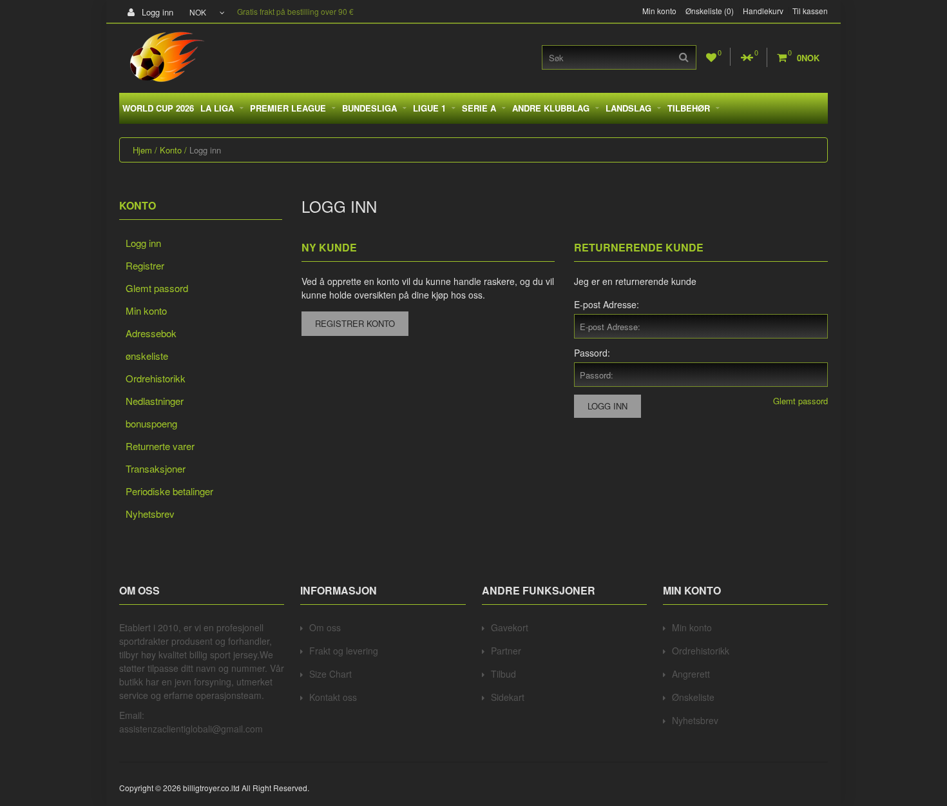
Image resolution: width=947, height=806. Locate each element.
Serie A (479, 108)
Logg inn (156, 12)
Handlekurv (763, 11)
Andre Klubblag (550, 108)
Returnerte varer (160, 446)
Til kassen (810, 11)
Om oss (325, 627)
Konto (171, 150)
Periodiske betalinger (169, 491)
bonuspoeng (151, 423)
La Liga (217, 108)
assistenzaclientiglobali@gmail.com (191, 728)
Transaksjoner (156, 468)
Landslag (628, 108)
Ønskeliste (693, 697)
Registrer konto (355, 323)
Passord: (592, 352)
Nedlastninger (155, 401)
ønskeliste (147, 355)
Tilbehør (688, 108)
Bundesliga (369, 108)
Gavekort (509, 627)
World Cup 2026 (158, 108)
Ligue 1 (429, 108)
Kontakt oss (333, 697)
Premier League (288, 108)
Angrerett (691, 673)
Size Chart (330, 673)
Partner (506, 650)
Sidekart (507, 697)
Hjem (142, 150)
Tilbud (503, 673)
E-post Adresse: (606, 304)
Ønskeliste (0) (709, 11)
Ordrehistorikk (156, 378)
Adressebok (151, 333)
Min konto (659, 11)
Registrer (145, 265)
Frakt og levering (343, 650)
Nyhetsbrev (150, 513)
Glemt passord (157, 288)
